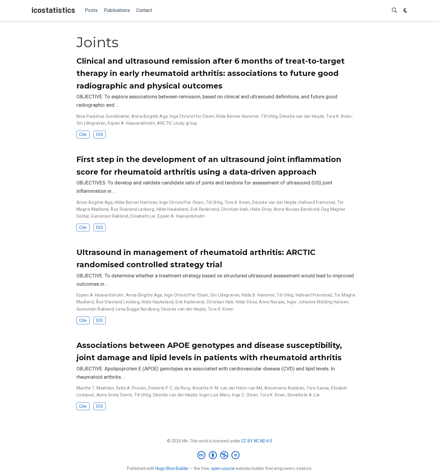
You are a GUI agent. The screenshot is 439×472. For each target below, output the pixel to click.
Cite (83, 134)
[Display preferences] (405, 10)
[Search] (394, 10)
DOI (99, 134)
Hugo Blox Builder (172, 468)
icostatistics (53, 10)
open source (223, 468)
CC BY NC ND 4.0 (256, 441)
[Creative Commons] (219, 455)
